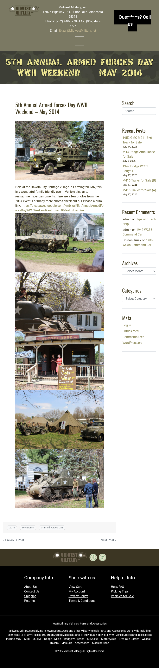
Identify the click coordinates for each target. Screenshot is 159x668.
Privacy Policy (78, 596)
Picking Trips (120, 591)
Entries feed (131, 331)
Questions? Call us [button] (135, 20)
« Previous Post (13, 540)
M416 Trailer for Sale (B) (139, 180)
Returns (29, 601)
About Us (30, 587)
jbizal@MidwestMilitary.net (77, 30)
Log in (127, 325)
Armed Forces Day (53, 527)
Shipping (30, 596)
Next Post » (108, 540)
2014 (12, 527)
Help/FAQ (117, 587)
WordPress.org (133, 343)
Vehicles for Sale (122, 596)
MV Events (28, 527)
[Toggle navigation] (79, 40)
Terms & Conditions (82, 601)
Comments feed (133, 337)
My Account (77, 591)
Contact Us (31, 591)
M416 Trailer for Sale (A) (139, 190)
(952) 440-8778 (66, 21)
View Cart (75, 587)
